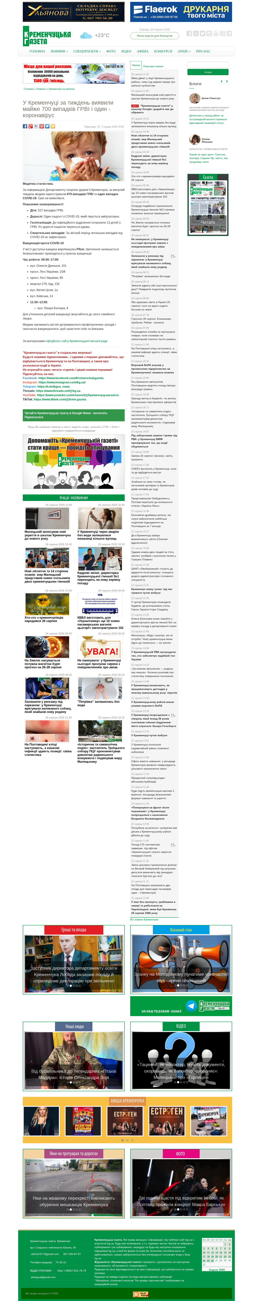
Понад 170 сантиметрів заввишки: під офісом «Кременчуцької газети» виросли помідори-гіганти (151, 850)
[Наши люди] (73, 1026)
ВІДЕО (126, 51)
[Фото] (181, 1153)
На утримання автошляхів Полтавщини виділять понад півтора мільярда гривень (153, 385)
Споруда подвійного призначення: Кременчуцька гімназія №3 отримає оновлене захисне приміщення (153, 209)
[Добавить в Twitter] (47, 126)
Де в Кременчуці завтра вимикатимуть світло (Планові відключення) (149, 539)
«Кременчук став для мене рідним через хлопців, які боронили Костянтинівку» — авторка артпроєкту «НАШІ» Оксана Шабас (73, 1071)
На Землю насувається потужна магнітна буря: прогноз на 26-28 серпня (43, 664)
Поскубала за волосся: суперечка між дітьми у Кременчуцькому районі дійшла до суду (154, 831)
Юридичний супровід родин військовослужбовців (148, 779)
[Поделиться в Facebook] (25, 126)
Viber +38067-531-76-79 (71, 1270)
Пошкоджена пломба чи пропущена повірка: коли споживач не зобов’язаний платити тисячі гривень (153, 335)
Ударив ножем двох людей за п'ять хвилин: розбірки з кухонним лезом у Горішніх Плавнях (153, 556)
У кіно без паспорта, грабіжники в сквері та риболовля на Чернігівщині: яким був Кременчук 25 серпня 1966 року (153, 907)
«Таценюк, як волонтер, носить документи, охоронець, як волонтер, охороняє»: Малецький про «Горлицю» (181, 1071)
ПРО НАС (203, 51)
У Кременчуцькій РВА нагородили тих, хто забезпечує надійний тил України (153, 655)
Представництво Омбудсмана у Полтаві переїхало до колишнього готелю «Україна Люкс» (151, 502)
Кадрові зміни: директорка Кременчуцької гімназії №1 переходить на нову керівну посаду (98, 578)
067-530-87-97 (72, 1253)
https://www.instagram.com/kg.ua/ (62, 382)
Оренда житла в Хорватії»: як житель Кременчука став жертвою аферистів (153, 400)
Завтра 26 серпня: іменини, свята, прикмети (152, 457)
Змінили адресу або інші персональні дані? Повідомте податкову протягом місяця (154, 289)
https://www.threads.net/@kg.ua (58, 390)
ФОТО (111, 51)
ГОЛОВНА (37, 51)
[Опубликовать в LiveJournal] (36, 126)
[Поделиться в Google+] (30, 126)
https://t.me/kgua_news (53, 386)
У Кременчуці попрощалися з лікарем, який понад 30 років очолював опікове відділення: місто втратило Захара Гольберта (153, 720)
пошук (208, 72)
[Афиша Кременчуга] (127, 1101)
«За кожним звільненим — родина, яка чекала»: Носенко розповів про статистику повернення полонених (152, 672)
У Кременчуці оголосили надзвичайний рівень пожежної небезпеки (150, 748)
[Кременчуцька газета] (47, 36)
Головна (29, 88)
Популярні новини (153, 66)
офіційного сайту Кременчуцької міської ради (76, 341)
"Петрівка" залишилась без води (98, 703)
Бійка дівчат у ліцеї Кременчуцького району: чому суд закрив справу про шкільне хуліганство (153, 82)
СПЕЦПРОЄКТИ (86, 51)
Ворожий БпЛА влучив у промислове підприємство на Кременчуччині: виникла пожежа (152, 369)
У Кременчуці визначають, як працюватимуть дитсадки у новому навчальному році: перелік (154, 689)
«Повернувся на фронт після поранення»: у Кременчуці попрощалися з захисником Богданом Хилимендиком (150, 813)
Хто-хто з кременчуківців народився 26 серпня (44, 619)
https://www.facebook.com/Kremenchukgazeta (71, 378)
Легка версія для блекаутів (154, 35)
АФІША (143, 51)
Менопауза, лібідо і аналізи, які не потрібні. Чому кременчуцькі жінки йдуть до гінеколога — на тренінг (152, 639)
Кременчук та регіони (62, 88)
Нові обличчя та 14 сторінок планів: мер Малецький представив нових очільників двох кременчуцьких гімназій (47, 576)
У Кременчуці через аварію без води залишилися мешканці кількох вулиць (98, 535)
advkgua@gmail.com (43, 1277)
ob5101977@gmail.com (45, 1253)
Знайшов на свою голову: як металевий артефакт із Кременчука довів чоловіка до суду (152, 485)
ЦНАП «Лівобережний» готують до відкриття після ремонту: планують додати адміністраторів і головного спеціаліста (152, 574)
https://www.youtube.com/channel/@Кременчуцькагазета (78, 395)
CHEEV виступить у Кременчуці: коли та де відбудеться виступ (153, 470)
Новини (41, 88)
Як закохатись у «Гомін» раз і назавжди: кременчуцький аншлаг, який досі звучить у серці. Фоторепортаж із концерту (181, 1198)
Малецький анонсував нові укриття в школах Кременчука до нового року (48, 535)
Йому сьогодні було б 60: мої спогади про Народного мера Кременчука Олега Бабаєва (207, 117)
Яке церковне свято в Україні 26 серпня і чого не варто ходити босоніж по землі (150, 306)
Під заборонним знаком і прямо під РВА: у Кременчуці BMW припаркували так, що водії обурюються (154, 441)
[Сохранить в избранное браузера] (53, 126)
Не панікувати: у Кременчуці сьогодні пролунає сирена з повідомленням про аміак (99, 664)
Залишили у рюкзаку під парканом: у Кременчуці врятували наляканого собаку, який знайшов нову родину (48, 707)
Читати (208, 222)
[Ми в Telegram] (181, 1006)
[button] (31, 964)
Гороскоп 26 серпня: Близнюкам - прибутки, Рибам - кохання (151, 320)
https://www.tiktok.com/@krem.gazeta (60, 399)
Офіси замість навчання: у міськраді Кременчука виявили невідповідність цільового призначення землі (153, 765)
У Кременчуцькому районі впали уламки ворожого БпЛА (152, 703)
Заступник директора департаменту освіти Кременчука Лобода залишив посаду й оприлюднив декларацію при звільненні (73, 974)
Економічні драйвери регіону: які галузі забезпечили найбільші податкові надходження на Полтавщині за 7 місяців (151, 521)
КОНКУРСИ (163, 51)
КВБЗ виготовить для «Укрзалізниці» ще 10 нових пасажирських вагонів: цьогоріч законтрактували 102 (100, 623)
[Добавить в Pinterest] (41, 126)
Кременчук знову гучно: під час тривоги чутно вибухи (151, 591)
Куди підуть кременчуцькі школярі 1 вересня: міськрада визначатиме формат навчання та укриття (152, 794)
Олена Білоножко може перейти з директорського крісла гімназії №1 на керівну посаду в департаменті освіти (154, 622)
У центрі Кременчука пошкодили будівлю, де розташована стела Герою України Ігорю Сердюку (151, 606)
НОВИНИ (58, 51)
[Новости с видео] (181, 1026)
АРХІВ (183, 51)
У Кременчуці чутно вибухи (149, 735)
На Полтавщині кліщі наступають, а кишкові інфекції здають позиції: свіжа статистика (48, 749)
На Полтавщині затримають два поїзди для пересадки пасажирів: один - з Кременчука (151, 889)
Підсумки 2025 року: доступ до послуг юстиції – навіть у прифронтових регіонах (207, 158)
